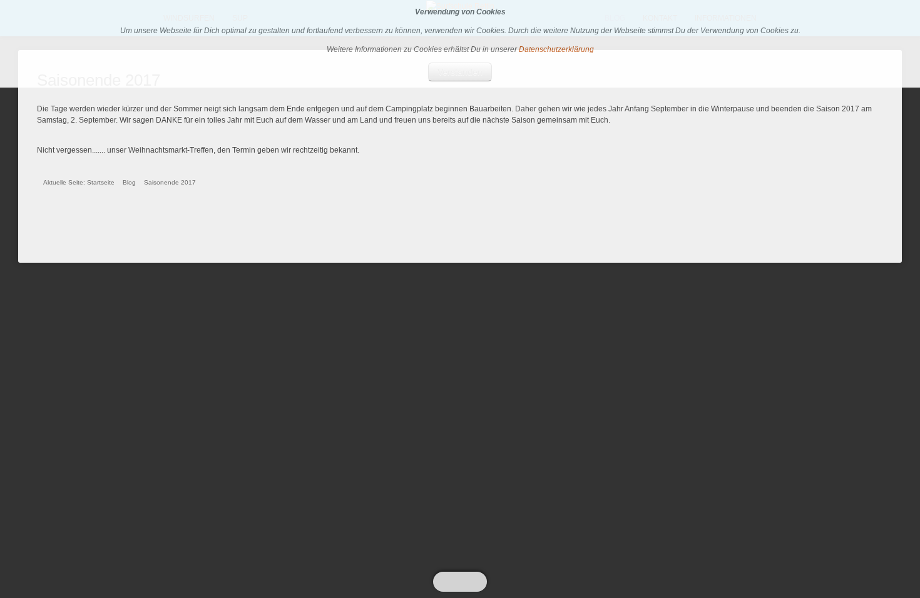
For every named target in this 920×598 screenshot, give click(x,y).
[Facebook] (464, 582)
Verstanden (460, 72)
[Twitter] (455, 582)
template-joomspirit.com (916, 532)
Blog (129, 182)
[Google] (474, 582)
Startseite (101, 182)
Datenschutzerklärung (556, 49)
